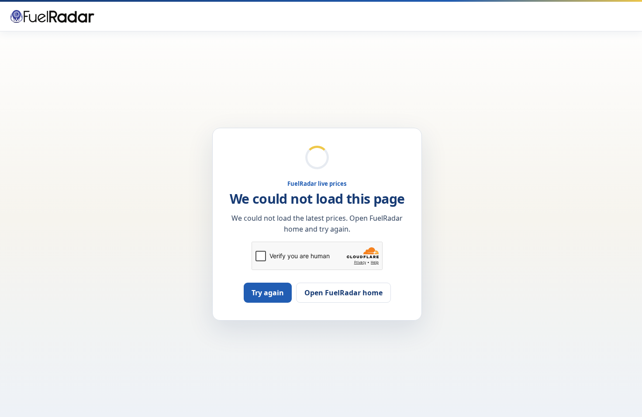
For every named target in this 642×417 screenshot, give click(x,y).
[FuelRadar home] (52, 16)
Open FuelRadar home (343, 292)
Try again (268, 292)
